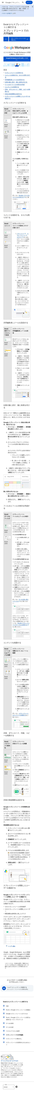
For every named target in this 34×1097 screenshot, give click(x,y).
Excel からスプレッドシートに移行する (15, 1002)
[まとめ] (32, 7)
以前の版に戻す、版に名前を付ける (16, 82)
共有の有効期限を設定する (13, 94)
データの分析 (9, 1027)
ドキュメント (20, 233)
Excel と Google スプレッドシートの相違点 (18, 1010)
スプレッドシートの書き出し (14, 1038)
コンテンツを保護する (12, 87)
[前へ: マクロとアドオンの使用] (5, 39)
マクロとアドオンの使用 (13, 1031)
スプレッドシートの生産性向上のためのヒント (18, 1043)
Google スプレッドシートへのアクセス (17, 1013)
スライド (19, 237)
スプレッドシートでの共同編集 (14, 1035)
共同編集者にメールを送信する (14, 80)
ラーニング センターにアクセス (9, 1061)
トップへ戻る (11, 946)
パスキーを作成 (6, 13)
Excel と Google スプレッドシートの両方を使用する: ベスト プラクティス (18, 1018)
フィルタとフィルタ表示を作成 (14, 84)
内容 (7, 1006)
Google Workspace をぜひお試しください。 (17, 59)
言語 (6, 1084)
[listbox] (8, 1087)
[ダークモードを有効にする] (16, 1087)
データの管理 (9, 1023)
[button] (3, 2)
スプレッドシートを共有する (14, 73)
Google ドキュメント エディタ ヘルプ (13, 2)
